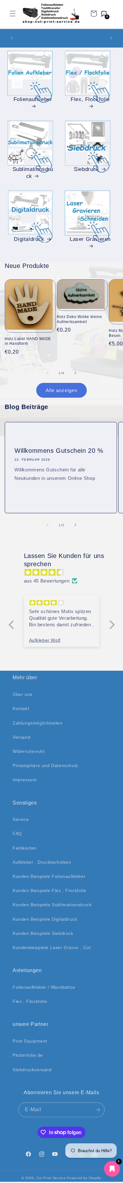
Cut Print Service (51, 1178)
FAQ (17, 833)
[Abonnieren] (97, 1109)
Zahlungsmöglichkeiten (38, 722)
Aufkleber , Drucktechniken (42, 862)
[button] (13, 13)
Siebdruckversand (32, 1069)
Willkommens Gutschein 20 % (59, 450)
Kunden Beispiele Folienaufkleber (49, 876)
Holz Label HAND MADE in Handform (28, 341)
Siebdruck (86, 169)
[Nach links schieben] (48, 373)
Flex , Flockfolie (30, 1001)
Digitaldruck (29, 239)
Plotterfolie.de (28, 1055)
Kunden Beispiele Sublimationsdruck (52, 904)
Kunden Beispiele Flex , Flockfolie (49, 890)
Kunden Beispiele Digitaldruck (45, 919)
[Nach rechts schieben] (75, 373)
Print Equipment (30, 1041)
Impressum (25, 779)
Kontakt (21, 708)
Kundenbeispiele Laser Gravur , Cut (52, 947)
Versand (21, 737)
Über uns (22, 694)
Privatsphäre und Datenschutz (45, 765)
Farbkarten (25, 847)
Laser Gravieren (90, 239)
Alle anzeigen (61, 390)
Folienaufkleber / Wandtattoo (44, 987)
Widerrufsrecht (28, 751)
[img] (65, 572)
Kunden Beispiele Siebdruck (43, 933)
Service (21, 819)
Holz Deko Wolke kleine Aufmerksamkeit (79, 319)
